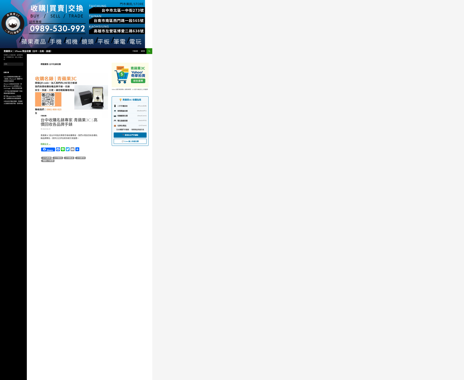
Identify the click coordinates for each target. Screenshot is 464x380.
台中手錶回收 (58, 158)
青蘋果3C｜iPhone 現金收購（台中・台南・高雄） (28, 51)
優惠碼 (143, 51)
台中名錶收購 (47, 158)
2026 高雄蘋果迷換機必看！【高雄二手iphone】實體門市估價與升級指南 (13, 79)
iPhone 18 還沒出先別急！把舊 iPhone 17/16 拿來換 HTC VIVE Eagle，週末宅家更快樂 (13, 86)
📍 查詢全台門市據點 (130, 135)
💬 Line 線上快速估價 (130, 141)
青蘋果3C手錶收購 (48, 161)
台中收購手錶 (81, 158)
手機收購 (135, 51)
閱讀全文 (46, 144)
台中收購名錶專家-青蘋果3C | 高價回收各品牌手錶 (69, 122)
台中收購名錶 (69, 158)
